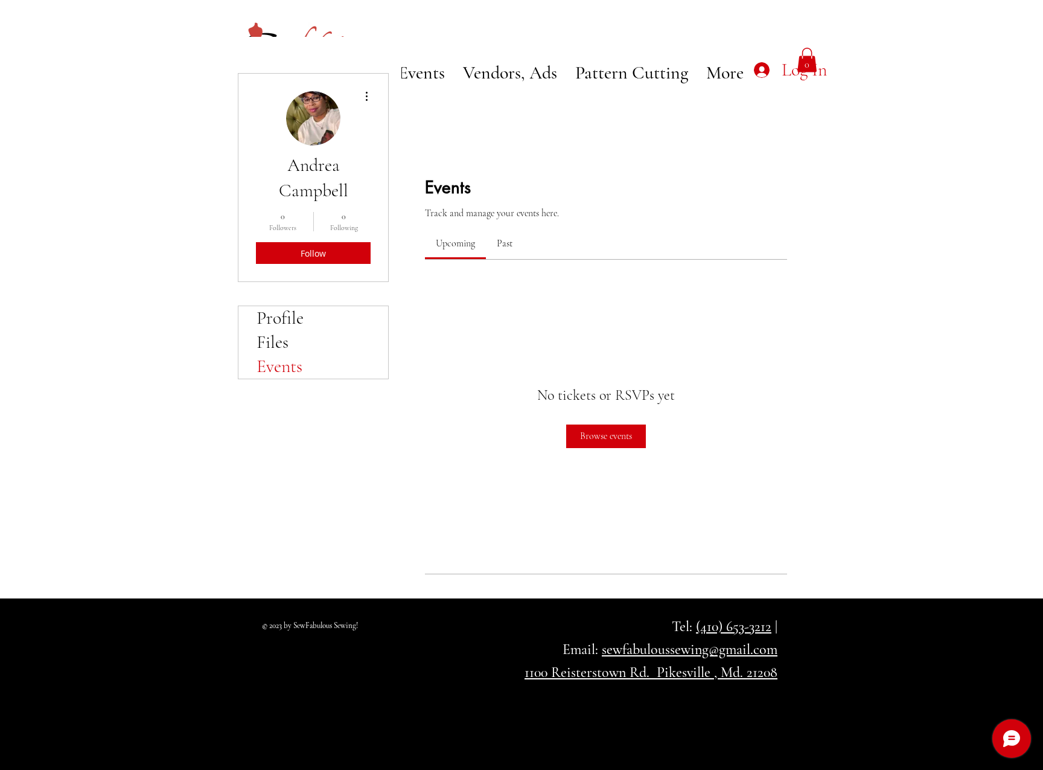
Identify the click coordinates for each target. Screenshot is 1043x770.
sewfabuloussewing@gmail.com (689, 649)
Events (279, 366)
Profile (280, 318)
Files (273, 342)
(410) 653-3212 (733, 626)
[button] (807, 60)
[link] (455, 243)
